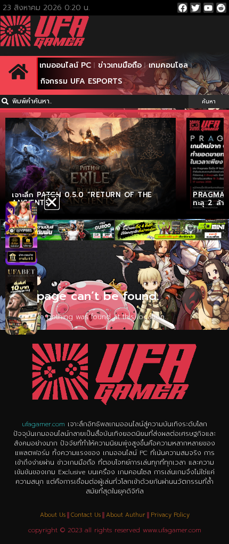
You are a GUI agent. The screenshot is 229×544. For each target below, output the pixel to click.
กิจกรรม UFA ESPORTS (81, 81)
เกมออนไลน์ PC (65, 65)
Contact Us (86, 514)
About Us (53, 514)
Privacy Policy (170, 514)
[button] (52, 202)
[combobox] (94, 101)
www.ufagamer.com (172, 530)
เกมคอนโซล (168, 65)
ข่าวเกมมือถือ (120, 65)
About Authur (125, 514)
